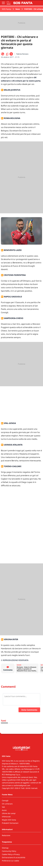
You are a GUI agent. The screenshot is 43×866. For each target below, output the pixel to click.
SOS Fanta (6, 9)
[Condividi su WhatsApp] (2, 54)
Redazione (6, 835)
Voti (3, 807)
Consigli (5, 800)
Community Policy (9, 851)
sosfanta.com (12, 766)
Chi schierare (7, 804)
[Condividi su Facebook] (7, 54)
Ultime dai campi (9, 813)
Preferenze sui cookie (10, 861)
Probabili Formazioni (10, 823)
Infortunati (6, 816)
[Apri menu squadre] (9, 3)
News (17, 9)
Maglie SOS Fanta (9, 820)
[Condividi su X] (11, 54)
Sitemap (5, 848)
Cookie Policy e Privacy (11, 854)
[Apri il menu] (3, 2)
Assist (4, 810)
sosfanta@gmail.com (21, 785)
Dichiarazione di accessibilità (13, 857)
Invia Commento (29, 710)
